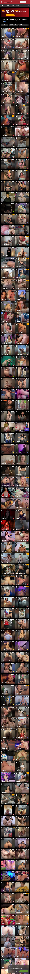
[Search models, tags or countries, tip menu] (28, 5)
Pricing (5, 24)
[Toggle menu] (1, 2)
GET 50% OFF (10, 15)
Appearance (25, 24)
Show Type (15, 24)
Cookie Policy (18, 968)
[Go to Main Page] (9, 2)
